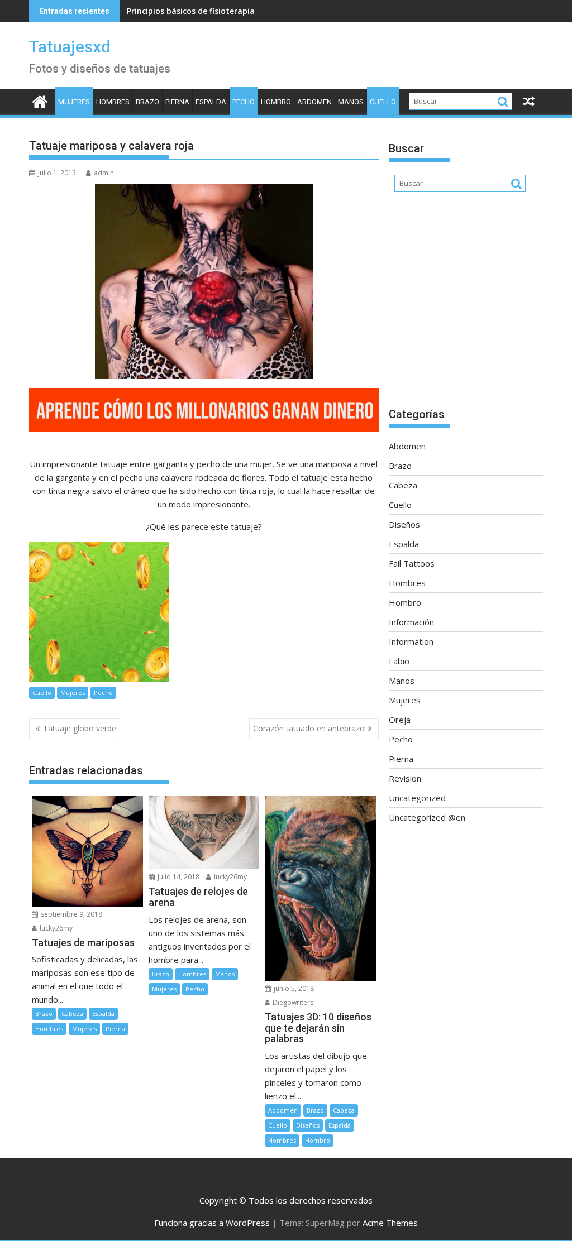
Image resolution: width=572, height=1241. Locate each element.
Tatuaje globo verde (79, 728)
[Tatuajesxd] (40, 100)
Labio (399, 661)
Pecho (243, 102)
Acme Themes (390, 1222)
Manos (351, 102)
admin (104, 173)
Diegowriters (292, 1002)
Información (411, 621)
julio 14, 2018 (177, 876)
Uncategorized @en (427, 817)
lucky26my (55, 928)
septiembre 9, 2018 (70, 914)
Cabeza (72, 1013)
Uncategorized (417, 797)
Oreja (400, 719)
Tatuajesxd (70, 46)
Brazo (147, 102)
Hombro (276, 102)
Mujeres (74, 102)
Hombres (113, 102)
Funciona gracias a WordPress (212, 1222)
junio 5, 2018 (293, 988)
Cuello (383, 102)
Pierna (177, 102)
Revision (405, 778)
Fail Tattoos (412, 563)
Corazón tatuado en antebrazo (309, 728)
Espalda (211, 102)
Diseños (308, 1125)
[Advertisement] (466, 305)
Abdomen (314, 102)
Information (411, 641)
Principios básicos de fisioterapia (191, 11)
